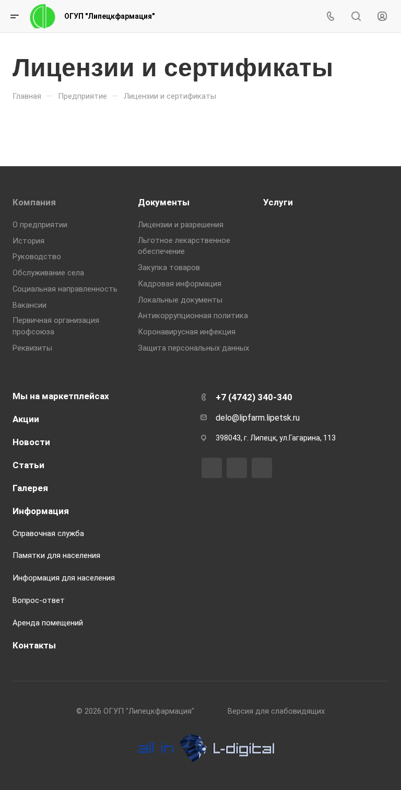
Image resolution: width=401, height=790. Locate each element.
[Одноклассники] (262, 468)
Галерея (30, 488)
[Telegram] (237, 468)
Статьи (28, 465)
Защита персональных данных (193, 348)
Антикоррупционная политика (193, 315)
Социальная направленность (65, 289)
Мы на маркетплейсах (61, 396)
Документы (164, 202)
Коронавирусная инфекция (186, 331)
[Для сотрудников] (382, 16)
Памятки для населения (56, 555)
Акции (26, 419)
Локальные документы (180, 300)
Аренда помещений (48, 623)
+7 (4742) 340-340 (254, 397)
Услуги (278, 202)
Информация (41, 511)
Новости (31, 442)
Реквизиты (32, 348)
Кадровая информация (179, 283)
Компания (34, 202)
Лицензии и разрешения (180, 224)
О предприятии (40, 224)
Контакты (34, 645)
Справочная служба (48, 533)
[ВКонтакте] (212, 468)
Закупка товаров (169, 267)
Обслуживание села (48, 272)
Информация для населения (64, 578)
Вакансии (29, 305)
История (28, 241)
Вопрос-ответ (39, 600)
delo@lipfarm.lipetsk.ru (258, 418)
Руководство (37, 256)
